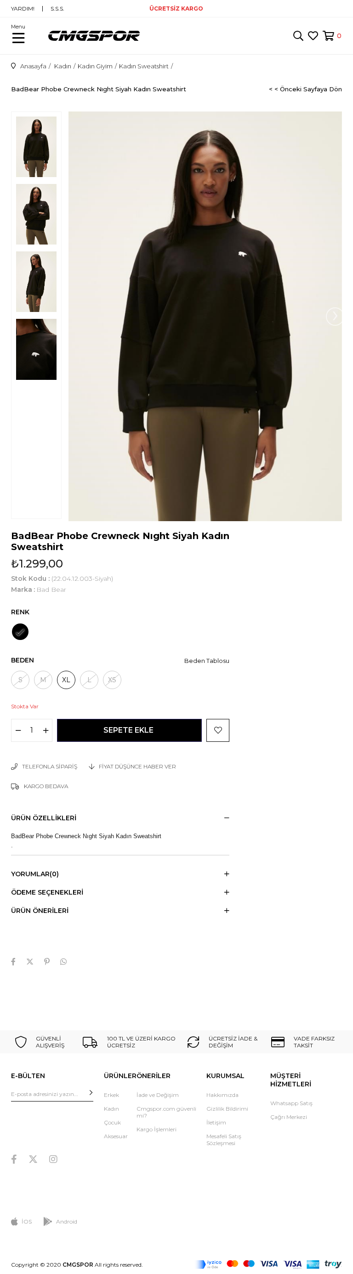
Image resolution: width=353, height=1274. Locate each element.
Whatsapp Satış (291, 1103)
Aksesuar (116, 1136)
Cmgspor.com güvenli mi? (166, 1112)
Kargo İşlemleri (156, 1129)
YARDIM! (22, 8)
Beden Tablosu (206, 661)
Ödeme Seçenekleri (47, 892)
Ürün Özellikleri (43, 818)
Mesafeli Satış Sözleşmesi (223, 1139)
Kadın (111, 1108)
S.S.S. (57, 8)
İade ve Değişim (158, 1094)
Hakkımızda (222, 1094)
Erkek (111, 1094)
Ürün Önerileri (39, 911)
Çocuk (112, 1122)
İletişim (216, 1122)
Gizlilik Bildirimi (227, 1108)
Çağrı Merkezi (288, 1116)
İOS (27, 1221)
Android (66, 1221)
